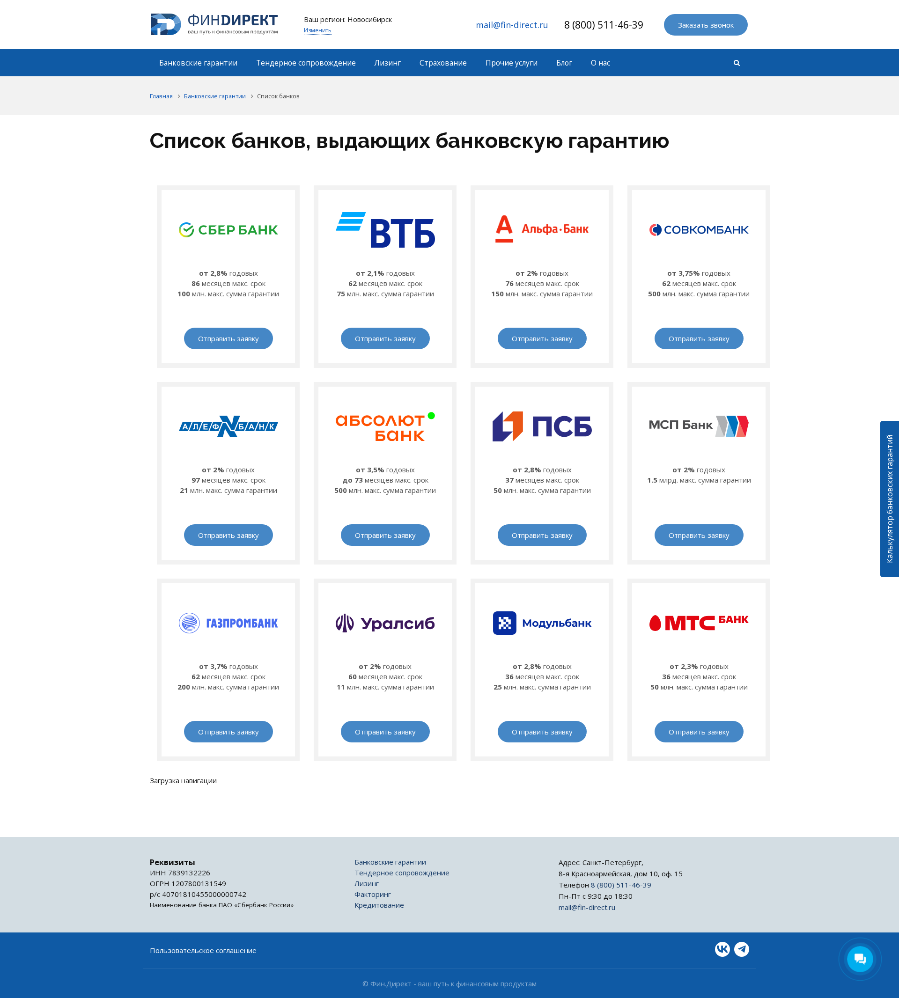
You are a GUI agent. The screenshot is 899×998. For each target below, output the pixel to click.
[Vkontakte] (722, 949)
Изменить (318, 30)
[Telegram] (741, 949)
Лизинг (366, 883)
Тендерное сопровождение (402, 872)
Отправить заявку (228, 338)
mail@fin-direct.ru (512, 24)
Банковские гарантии (390, 861)
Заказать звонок (706, 24)
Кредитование (379, 905)
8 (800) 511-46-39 (603, 24)
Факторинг (372, 894)
